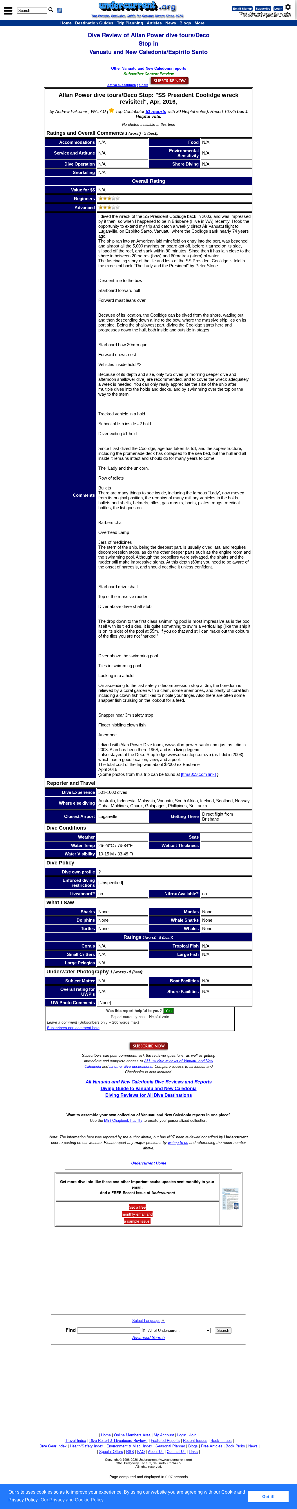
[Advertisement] (148, 1272)
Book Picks (235, 1446)
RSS (130, 1451)
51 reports (156, 111)
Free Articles (211, 1446)
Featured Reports (165, 1440)
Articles (154, 23)
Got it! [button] (268, 1496)
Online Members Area (132, 1435)
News (170, 23)
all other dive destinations (130, 1066)
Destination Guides (94, 23)
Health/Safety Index (86, 1446)
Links (193, 1451)
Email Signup (242, 8)
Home (66, 23)
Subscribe (263, 8)
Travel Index (76, 1440)
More (199, 23)
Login (278, 8)
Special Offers (111, 1451)
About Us (156, 1451)
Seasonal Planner (170, 1446)
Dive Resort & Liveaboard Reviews (118, 1440)
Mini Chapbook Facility (123, 1120)
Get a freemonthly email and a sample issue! (137, 1214)
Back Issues (221, 1440)
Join (192, 1435)
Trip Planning (130, 23)
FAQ (141, 1451)
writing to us (178, 1142)
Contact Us (176, 1451)
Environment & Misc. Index (129, 1446)
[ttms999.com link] (198, 774)
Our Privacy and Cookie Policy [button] (72, 1499)
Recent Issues (195, 1440)
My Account (164, 1435)
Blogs (185, 23)
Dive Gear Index (53, 1446)
